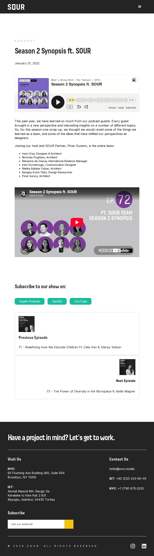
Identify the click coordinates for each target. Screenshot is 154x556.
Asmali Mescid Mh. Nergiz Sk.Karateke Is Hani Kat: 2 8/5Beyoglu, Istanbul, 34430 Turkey (31, 493)
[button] (139, 6)
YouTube (80, 301)
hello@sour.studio (122, 469)
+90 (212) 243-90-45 (127, 478)
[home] (16, 7)
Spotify (57, 301)
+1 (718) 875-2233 (126, 488)
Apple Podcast (29, 301)
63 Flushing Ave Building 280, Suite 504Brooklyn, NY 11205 (36, 473)
